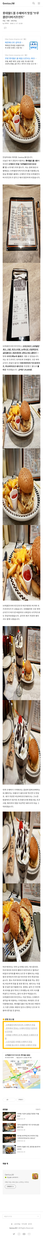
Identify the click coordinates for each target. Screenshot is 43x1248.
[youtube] (24, 1234)
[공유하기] (10, 1099)
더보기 (38, 1109)
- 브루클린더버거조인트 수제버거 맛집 (20, 1024)
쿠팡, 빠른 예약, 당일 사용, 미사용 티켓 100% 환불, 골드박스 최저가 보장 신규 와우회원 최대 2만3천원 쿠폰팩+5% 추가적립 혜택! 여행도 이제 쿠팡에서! (21, 62)
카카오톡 (24, 1224)
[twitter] (14, 1234)
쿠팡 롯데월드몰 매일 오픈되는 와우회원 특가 (21, 58)
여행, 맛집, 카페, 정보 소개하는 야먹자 (17, 1182)
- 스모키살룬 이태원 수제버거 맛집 (18, 1041)
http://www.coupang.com (14, 55)
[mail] (29, 1234)
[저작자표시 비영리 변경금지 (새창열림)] (28, 1100)
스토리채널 (17, 1224)
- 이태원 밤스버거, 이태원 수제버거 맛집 (20, 1045)
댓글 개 (5, 1163)
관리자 (30, 1224)
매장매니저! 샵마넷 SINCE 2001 (13, 42)
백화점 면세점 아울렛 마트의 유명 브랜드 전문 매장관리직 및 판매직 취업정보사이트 (14, 46)
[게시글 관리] (13, 1099)
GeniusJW (9, 3)
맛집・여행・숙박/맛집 (10, 21)
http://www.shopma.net (13, 39)
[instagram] (19, 1234)
